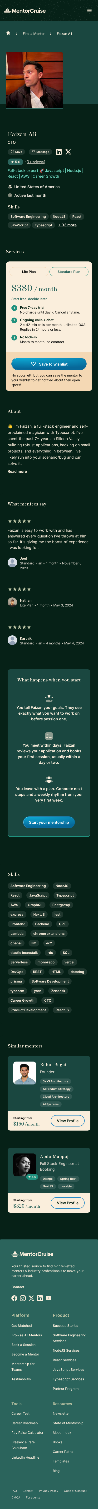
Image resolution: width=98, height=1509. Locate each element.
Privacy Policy (48, 1491)
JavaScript (19, 225)
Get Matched (21, 1325)
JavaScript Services (68, 1369)
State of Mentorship (68, 1423)
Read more (17, 471)
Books (57, 1442)
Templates (61, 1461)
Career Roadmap (24, 1423)
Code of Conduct (75, 1491)
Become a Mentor (25, 1354)
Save (18, 152)
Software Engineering (28, 216)
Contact (17, 1287)
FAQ (14, 1491)
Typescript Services (68, 1379)
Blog (56, 1471)
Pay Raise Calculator (27, 1432)
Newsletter (61, 1413)
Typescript (43, 225)
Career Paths (63, 1452)
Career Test (20, 1413)
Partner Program (65, 1389)
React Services (64, 1360)
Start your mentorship (49, 822)
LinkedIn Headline (25, 1457)
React (76, 216)
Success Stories (65, 1325)
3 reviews (35, 161)
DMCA (15, 1497)
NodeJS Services (66, 1350)
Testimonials (21, 1379)
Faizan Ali (64, 34)
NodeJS (59, 216)
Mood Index (62, 1432)
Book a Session (23, 1345)
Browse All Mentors (26, 1335)
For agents (33, 1497)
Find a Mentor (33, 34)
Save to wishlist (53, 364)
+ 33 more (67, 225)
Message (42, 152)
